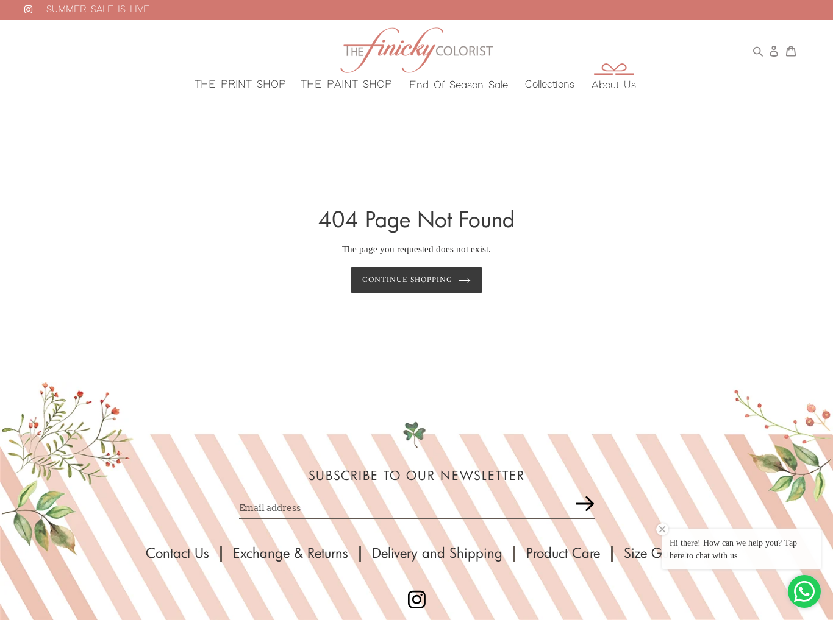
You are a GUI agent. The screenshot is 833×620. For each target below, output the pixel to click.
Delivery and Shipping (437, 553)
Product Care (563, 553)
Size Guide (655, 553)
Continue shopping (407, 280)
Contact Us (177, 553)
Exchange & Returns (290, 553)
